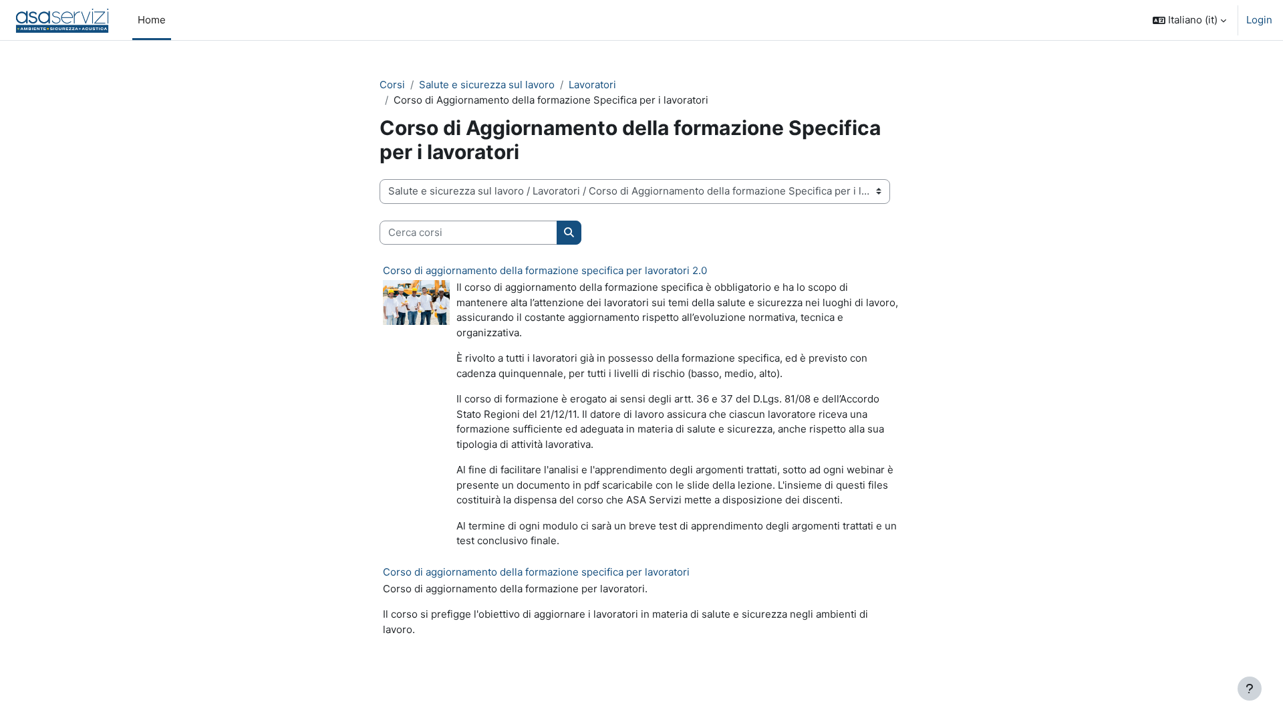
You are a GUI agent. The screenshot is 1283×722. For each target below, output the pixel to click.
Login (1259, 19)
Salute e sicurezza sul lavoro (487, 84)
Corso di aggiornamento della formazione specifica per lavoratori (536, 572)
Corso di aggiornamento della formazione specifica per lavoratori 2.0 (545, 270)
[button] (1189, 20)
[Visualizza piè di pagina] (1250, 689)
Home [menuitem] (152, 19)
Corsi (392, 84)
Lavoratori (592, 84)
